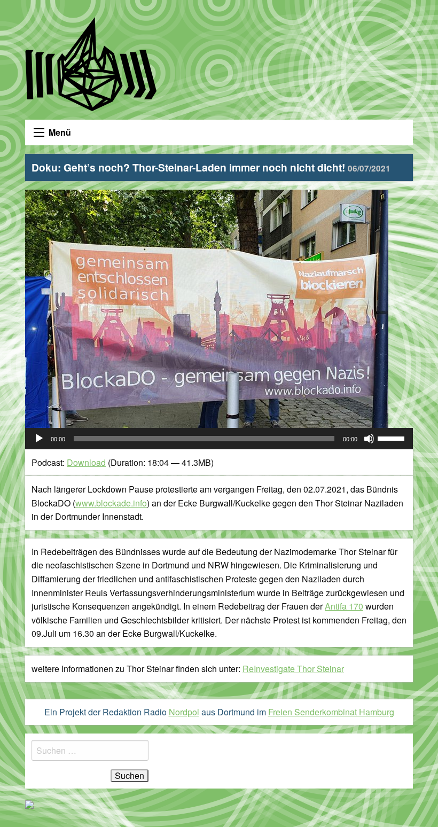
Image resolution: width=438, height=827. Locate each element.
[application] (219, 438)
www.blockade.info (111, 503)
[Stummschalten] (369, 438)
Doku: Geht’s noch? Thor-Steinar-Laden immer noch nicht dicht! (211, 167)
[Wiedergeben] (39, 438)
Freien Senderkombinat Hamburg (331, 712)
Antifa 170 (344, 606)
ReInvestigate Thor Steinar (293, 668)
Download (86, 462)
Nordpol (184, 712)
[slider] (393, 437)
